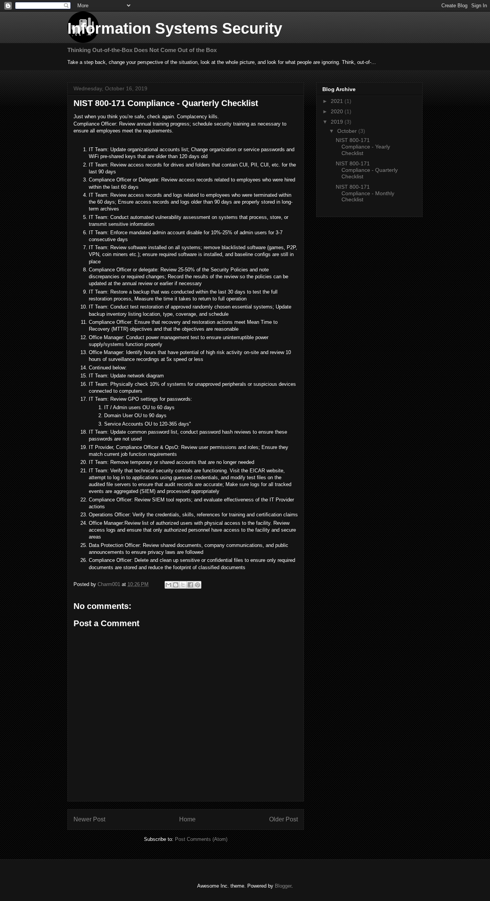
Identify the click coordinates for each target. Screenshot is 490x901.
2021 (338, 101)
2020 (338, 111)
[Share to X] (183, 585)
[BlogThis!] (176, 585)
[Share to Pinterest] (197, 585)
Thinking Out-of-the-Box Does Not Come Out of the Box (142, 50)
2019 (338, 122)
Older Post (283, 819)
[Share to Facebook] (190, 585)
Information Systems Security (174, 28)
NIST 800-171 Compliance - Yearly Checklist (363, 146)
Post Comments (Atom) (201, 839)
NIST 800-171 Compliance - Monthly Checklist (365, 193)
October (347, 131)
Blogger (283, 886)
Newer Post (89, 819)
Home (187, 819)
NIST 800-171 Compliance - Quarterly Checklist (367, 170)
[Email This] (168, 585)
